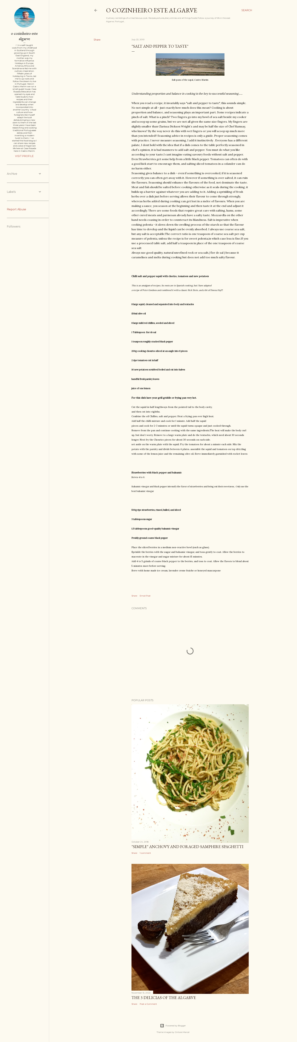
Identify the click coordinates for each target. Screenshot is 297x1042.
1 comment (145, 853)
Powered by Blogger (176, 1025)
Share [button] (97, 39)
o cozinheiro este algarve (151, 10)
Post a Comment (148, 1004)
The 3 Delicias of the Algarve (163, 997)
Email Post (145, 595)
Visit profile (24, 156)
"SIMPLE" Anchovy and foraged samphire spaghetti (187, 846)
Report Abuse (16, 209)
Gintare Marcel (182, 1032)
